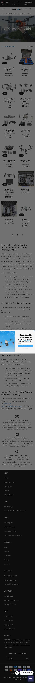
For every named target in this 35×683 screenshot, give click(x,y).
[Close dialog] (34, 330)
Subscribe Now (25, 345)
